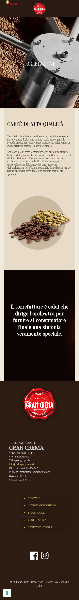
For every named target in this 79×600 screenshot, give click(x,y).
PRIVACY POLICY (37, 512)
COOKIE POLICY (37, 520)
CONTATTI (34, 498)
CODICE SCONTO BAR (40, 527)
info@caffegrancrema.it (22, 464)
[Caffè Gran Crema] (39, 8)
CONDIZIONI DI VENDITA (42, 505)
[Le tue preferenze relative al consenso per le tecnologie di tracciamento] (7, 593)
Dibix (39, 585)
